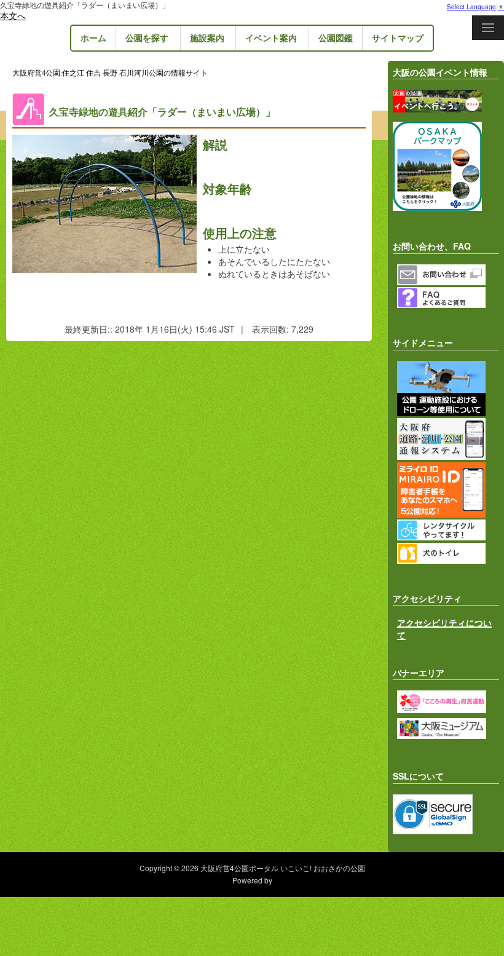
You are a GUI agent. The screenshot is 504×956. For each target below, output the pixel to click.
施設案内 (207, 38)
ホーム (93, 38)
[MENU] (488, 27)
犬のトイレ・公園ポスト (448, 553)
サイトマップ (397, 38)
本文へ (13, 15)
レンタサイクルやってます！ (448, 529)
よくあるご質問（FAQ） (448, 297)
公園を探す (146, 38)
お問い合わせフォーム (448, 274)
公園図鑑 (335, 38)
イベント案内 (271, 38)
